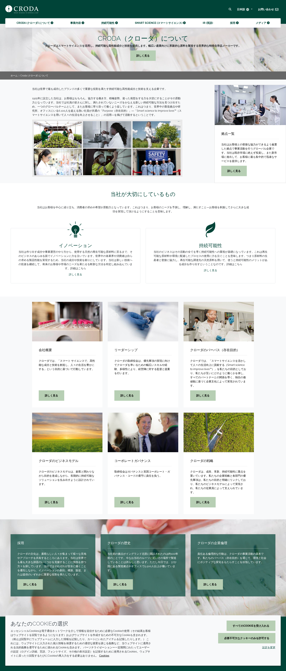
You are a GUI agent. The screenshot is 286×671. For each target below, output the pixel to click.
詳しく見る (143, 55)
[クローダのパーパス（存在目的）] (219, 321)
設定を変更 (268, 647)
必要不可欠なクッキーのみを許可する (246, 638)
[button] (268, 9)
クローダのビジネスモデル (58, 461)
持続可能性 (108, 22)
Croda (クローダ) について (34, 22)
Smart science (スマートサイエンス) (159, 22)
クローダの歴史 (119, 543)
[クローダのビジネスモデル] (67, 432)
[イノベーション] (75, 224)
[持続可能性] (210, 224)
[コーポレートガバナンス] (143, 432)
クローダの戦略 (201, 461)
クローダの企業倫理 (212, 543)
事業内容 (76, 22)
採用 (233, 22)
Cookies (104, 655)
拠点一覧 (228, 134)
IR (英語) (208, 22)
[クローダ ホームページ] (22, 9)
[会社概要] (67, 321)
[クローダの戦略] (219, 432)
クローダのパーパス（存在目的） (215, 350)
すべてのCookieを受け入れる (251, 625)
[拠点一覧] (250, 105)
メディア (261, 22)
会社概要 (45, 350)
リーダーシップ (126, 350)
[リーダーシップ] (143, 321)
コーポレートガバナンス (132, 461)
